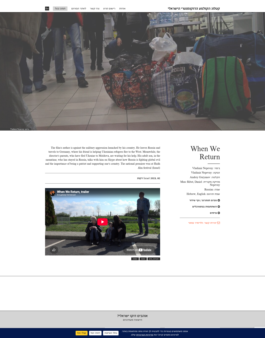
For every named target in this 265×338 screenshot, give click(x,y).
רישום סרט (109, 8)
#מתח (135, 259)
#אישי (143, 259)
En (47, 8)
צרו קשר (94, 8)
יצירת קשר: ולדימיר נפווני (202, 223)
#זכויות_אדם (154, 259)
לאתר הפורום (78, 8)
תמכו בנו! (60, 8)
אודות (122, 8)
